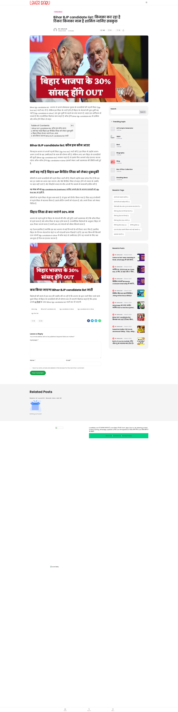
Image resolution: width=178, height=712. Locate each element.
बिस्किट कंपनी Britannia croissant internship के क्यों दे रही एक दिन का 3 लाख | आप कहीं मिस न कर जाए (123, 282)
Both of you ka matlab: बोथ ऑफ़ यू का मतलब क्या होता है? (123, 342)
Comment (34, 340)
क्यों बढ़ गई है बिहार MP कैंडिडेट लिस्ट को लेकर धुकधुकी (53, 131)
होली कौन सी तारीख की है (122, 202)
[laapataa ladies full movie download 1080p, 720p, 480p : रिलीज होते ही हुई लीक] (141, 329)
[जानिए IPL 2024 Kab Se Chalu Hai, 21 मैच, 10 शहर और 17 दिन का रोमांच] (141, 269)
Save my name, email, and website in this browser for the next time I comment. (58, 368)
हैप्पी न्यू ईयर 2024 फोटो (122, 220)
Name (32, 360)
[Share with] (123, 30)
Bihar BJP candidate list (48, 309)
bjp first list (35, 313)
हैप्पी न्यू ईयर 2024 (120, 225)
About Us (109, 436)
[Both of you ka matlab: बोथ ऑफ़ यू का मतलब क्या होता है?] (141, 341)
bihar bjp (34, 309)
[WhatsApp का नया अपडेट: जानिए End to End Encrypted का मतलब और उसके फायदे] (141, 305)
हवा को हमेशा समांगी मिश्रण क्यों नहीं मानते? (127, 230)
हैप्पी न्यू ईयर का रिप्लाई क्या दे (123, 211)
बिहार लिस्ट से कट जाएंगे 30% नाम (45, 133)
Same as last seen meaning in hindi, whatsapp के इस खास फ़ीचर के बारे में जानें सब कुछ (123, 258)
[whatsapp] (99, 320)
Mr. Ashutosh (62, 29)
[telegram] (95, 320)
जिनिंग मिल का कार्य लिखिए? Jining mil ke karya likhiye (122, 294)
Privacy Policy (127, 436)
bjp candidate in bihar (67, 309)
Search (113, 109)
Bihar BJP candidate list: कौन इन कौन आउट (49, 128)
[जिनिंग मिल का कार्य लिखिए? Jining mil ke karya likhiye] (141, 293)
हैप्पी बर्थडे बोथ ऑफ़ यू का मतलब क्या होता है (127, 206)
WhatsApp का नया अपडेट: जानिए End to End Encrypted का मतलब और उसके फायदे (122, 306)
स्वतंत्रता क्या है (119, 234)
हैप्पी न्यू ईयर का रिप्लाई (121, 216)
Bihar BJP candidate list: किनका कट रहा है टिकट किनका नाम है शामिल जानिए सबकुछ (123, 318)
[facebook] (88, 320)
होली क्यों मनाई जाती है (121, 197)
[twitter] (92, 320)
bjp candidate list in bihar (86, 309)
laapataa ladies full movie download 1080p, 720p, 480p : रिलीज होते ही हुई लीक (123, 330)
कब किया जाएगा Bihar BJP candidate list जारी (50, 136)
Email (68, 360)
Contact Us (117, 436)
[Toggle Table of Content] (71, 125)
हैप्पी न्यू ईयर (134, 225)
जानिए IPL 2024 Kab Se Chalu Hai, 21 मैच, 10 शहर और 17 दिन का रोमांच (123, 270)
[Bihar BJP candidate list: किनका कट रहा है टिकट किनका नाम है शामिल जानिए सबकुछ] (141, 317)
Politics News (58, 12)
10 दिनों (37, 302)
